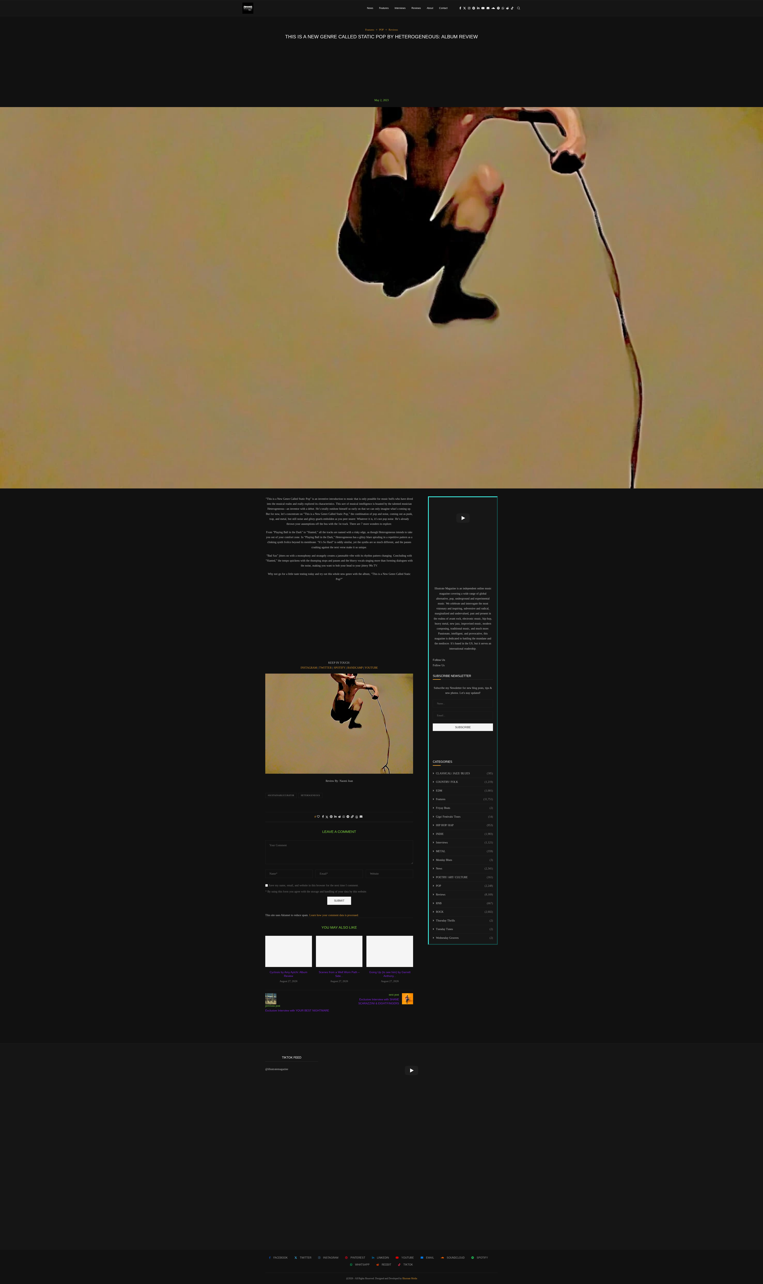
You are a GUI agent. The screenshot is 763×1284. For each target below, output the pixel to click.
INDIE (464, 833)
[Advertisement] (381, 69)
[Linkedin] (478, 8)
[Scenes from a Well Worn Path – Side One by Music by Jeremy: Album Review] (339, 951)
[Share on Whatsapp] (344, 816)
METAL (464, 851)
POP (464, 885)
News (370, 8)
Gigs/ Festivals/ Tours (464, 816)
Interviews (400, 8)
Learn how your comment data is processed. (334, 915)
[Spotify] (498, 8)
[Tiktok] (512, 8)
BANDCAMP (355, 667)
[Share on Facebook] (323, 816)
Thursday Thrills (464, 920)
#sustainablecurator (281, 795)
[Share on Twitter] (326, 817)
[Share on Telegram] (348, 816)
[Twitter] (464, 8)
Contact (443, 8)
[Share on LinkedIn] (335, 816)
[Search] (519, 8)
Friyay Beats (464, 807)
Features (384, 8)
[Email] (488, 8)
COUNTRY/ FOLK (464, 781)
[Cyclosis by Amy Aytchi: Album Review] (288, 951)
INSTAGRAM (309, 667)
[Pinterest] (473, 8)
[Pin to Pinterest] (331, 816)
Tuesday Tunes (464, 929)
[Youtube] (483, 8)
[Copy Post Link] (352, 816)
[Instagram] (469, 8)
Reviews (416, 8)
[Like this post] (318, 816)
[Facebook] (460, 8)
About (430, 8)
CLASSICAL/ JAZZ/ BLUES (464, 773)
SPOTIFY (339, 667)
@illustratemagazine (276, 1069)
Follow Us (438, 665)
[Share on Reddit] (339, 816)
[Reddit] (507, 8)
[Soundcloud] (493, 8)
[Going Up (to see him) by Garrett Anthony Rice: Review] (389, 951)
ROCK (464, 911)
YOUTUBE (371, 667)
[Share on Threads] (356, 817)
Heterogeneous (310, 795)
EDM (464, 790)
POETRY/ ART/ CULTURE (464, 877)
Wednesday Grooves (464, 937)
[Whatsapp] (503, 8)
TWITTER (325, 667)
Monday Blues (464, 860)
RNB (464, 903)
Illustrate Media (409, 1278)
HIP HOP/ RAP (464, 825)
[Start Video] (463, 518)
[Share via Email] (361, 816)
